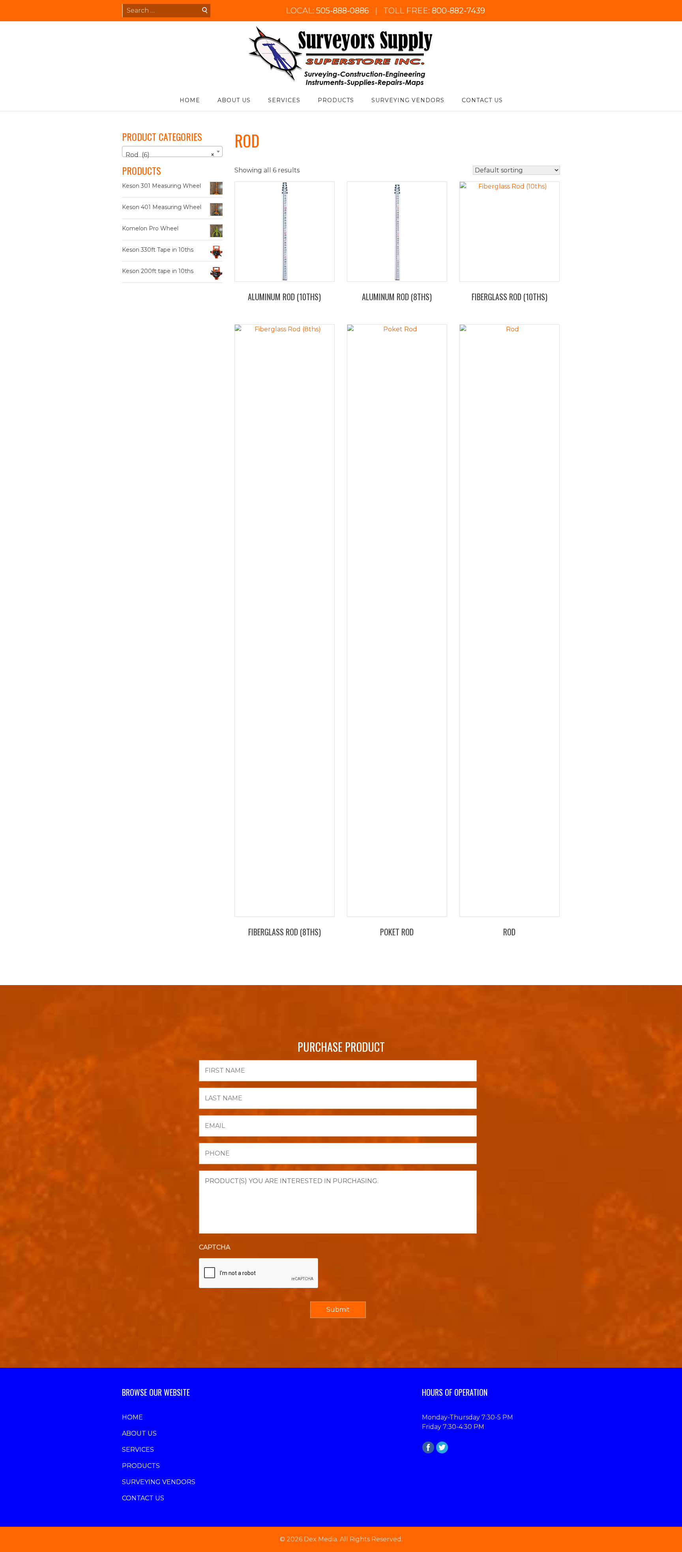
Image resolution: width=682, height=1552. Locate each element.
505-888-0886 (342, 10)
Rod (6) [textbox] (170, 155)
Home (190, 100)
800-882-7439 (458, 10)
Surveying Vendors (407, 100)
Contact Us (482, 100)
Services (284, 100)
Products (336, 100)
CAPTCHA (214, 1247)
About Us (234, 100)
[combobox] (172, 151)
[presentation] (259, 1273)
